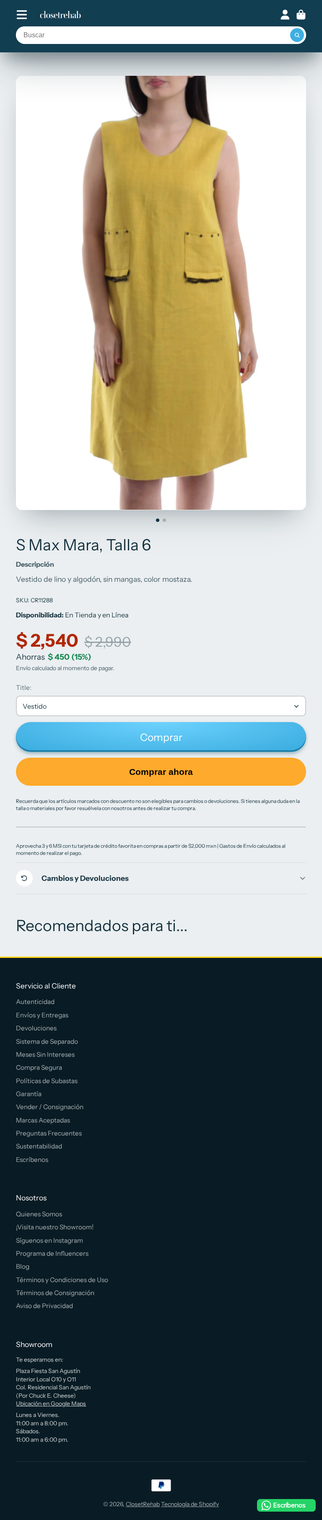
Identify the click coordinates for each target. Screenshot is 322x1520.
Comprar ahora (161, 772)
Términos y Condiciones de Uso (62, 1280)
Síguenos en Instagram (49, 1240)
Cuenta (285, 15)
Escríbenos (32, 1160)
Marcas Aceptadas (43, 1120)
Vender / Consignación (49, 1107)
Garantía (29, 1094)
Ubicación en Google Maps (51, 1403)
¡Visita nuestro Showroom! (54, 1227)
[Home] (60, 14)
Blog (22, 1266)
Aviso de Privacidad (44, 1306)
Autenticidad (35, 1002)
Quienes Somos (39, 1214)
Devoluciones (36, 1028)
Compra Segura (39, 1067)
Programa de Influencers (52, 1253)
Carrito (301, 15)
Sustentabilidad (39, 1146)
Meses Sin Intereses (45, 1054)
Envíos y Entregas (42, 1015)
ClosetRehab (143, 1504)
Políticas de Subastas (47, 1081)
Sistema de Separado (47, 1041)
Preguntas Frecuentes (49, 1133)
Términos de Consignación (55, 1293)
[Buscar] (297, 35)
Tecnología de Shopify (190, 1504)
